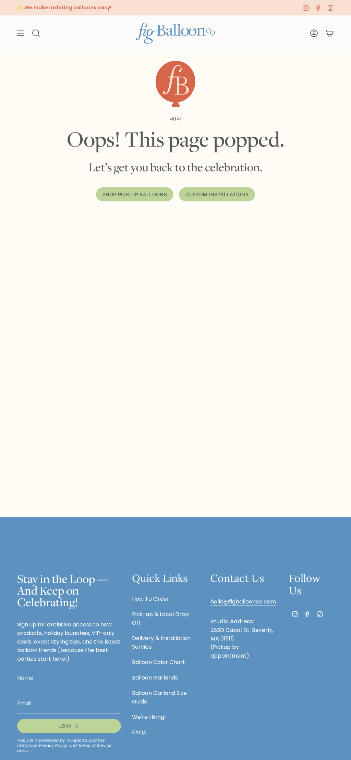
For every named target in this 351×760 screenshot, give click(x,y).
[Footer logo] (43, 549)
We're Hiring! (149, 717)
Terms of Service (94, 745)
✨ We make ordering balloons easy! (64, 7)
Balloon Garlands (155, 678)
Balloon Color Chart (158, 662)
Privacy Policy (53, 745)
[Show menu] (20, 33)
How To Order (150, 599)
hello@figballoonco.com (243, 602)
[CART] (330, 33)
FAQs (139, 732)
